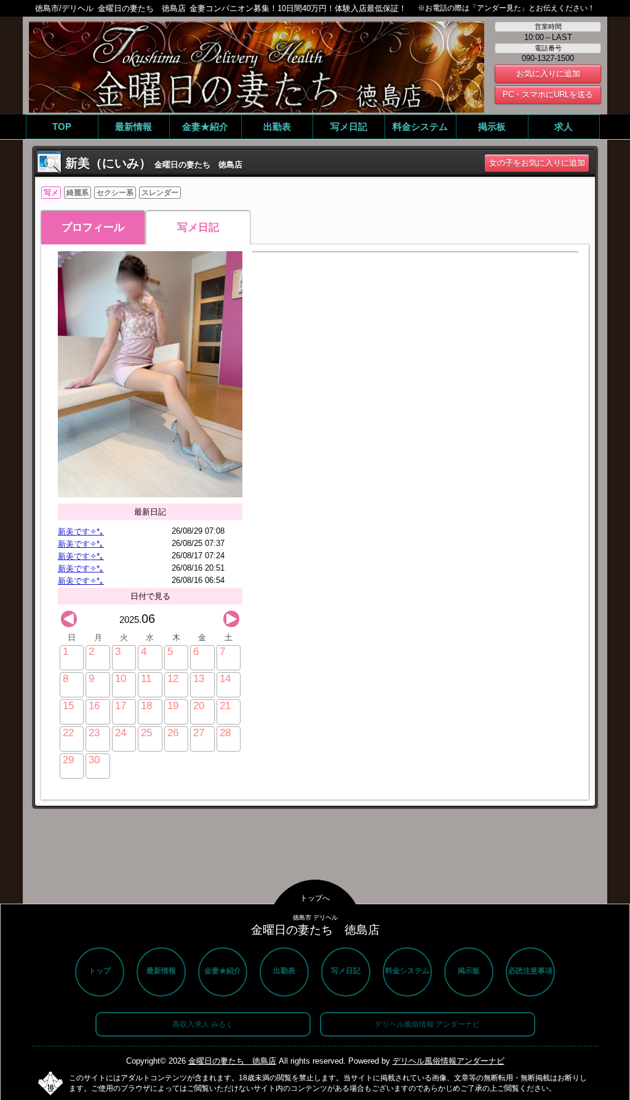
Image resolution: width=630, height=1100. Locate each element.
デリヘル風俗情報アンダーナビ (448, 1061)
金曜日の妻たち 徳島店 (232, 1061)
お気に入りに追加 (548, 73)
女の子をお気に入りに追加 (537, 162)
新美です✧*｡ (81, 531)
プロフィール (93, 227)
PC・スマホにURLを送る (548, 94)
